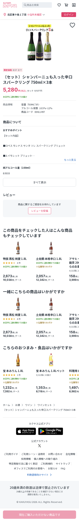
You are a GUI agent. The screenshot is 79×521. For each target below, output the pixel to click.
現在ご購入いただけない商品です (39, 515)
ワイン (28, 405)
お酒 (17, 405)
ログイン (68, 14)
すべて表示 (39, 182)
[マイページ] (74, 5)
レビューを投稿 (39, 211)
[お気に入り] (59, 5)
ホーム (6, 405)
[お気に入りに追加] (72, 25)
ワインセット (44, 405)
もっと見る (70, 159)
